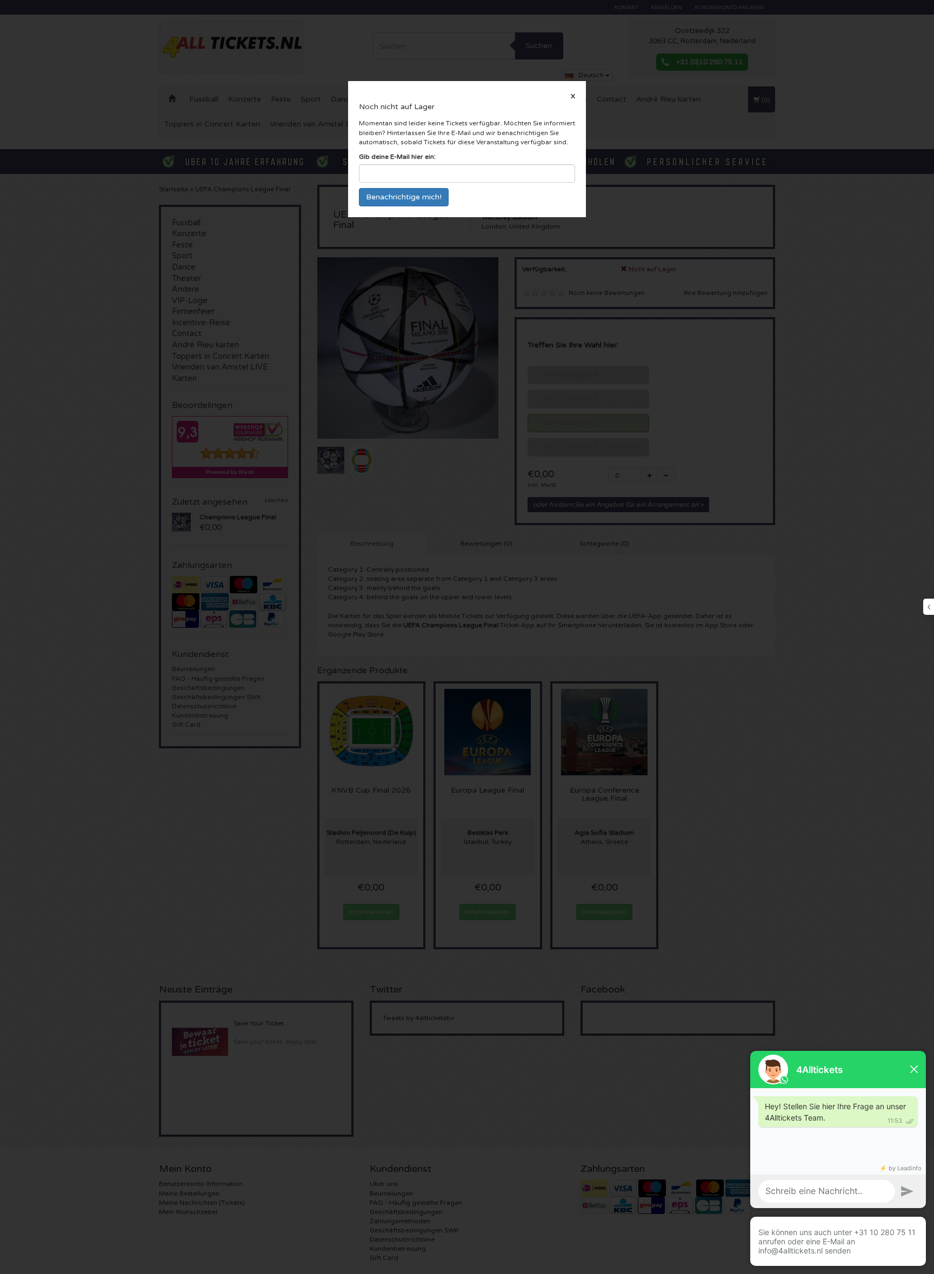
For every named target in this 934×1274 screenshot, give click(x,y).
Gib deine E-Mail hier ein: (397, 156)
